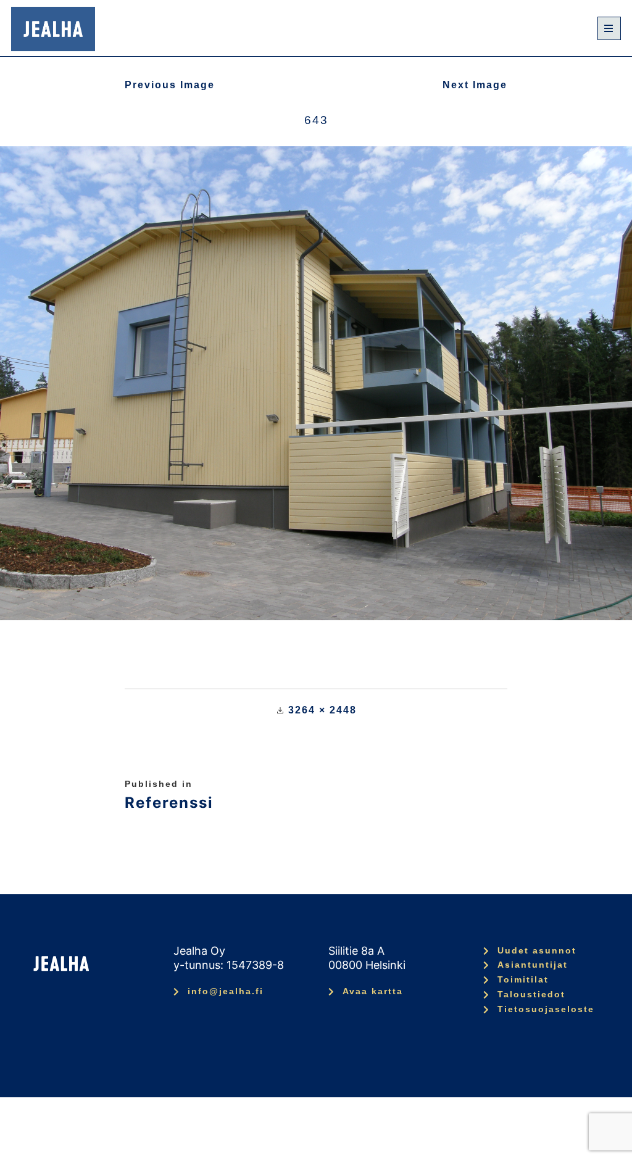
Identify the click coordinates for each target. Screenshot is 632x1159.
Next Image (475, 85)
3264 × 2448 (322, 710)
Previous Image (170, 85)
